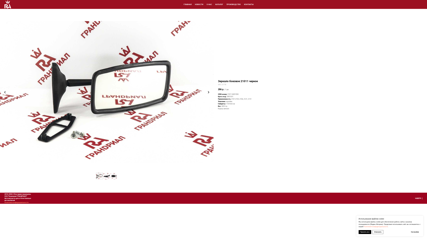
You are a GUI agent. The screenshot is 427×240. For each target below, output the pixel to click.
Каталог (219, 4)
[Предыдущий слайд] (5, 92)
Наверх (418, 198)
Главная (188, 4)
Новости (199, 4)
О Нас (209, 4)
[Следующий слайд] (208, 92)
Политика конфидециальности (16, 202)
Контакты (249, 4)
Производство (234, 4)
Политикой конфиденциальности (376, 226)
